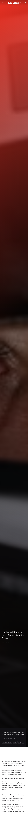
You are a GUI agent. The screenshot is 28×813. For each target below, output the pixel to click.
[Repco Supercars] (14, 3)
